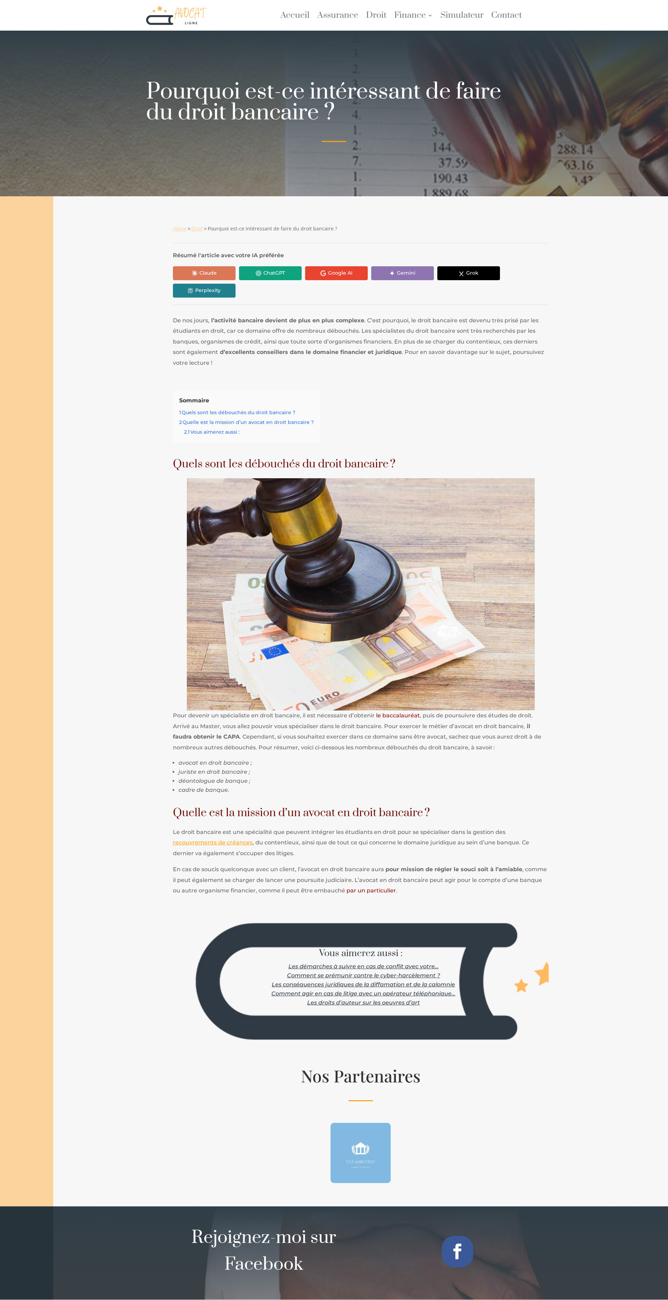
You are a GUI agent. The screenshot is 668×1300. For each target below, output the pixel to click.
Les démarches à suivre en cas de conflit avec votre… (363, 966)
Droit (376, 17)
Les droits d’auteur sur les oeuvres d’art (363, 1002)
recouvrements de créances (213, 842)
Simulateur (462, 17)
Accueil (295, 17)
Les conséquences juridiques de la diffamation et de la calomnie (363, 984)
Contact (506, 17)
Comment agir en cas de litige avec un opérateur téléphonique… (363, 993)
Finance (410, 17)
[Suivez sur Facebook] (457, 1251)
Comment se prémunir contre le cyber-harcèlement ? (363, 975)
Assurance (337, 17)
